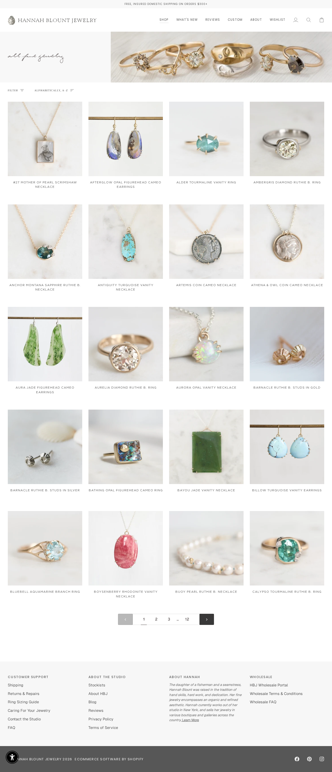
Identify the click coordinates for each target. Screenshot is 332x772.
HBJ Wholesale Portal (269, 685)
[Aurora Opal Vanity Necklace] (206, 344)
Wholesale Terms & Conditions (276, 693)
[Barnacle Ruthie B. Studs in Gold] (287, 344)
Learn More (190, 720)
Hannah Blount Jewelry (36, 759)
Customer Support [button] (28, 676)
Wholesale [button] (261, 676)
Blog (92, 701)
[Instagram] (322, 759)
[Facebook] (297, 759)
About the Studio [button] (107, 676)
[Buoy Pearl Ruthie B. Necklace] (206, 548)
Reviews (95, 710)
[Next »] (206, 619)
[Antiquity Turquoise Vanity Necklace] (125, 241)
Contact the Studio (24, 718)
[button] (164, 19)
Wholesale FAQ (263, 701)
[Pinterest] (309, 759)
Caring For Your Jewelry (29, 710)
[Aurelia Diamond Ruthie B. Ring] (125, 344)
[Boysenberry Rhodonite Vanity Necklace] (125, 548)
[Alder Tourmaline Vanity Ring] (206, 139)
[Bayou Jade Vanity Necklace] (206, 447)
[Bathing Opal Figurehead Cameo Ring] (125, 447)
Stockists (96, 685)
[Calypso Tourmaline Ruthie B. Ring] (287, 548)
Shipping (15, 685)
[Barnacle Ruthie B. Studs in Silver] (45, 447)
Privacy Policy (100, 718)
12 (187, 619)
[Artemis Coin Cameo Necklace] (206, 241)
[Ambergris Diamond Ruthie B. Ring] (287, 139)
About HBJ (98, 693)
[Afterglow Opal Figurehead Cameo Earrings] (125, 139)
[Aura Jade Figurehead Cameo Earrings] (45, 344)
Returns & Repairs (23, 693)
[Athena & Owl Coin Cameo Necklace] (287, 241)
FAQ (11, 727)
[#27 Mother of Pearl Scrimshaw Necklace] (45, 139)
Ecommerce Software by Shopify (109, 759)
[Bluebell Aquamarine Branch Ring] (45, 548)
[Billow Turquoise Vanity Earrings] (287, 447)
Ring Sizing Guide (23, 701)
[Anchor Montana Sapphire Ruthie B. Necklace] (45, 241)
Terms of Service (103, 727)
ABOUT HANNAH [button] (184, 676)
